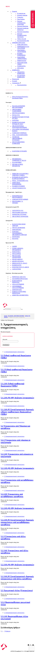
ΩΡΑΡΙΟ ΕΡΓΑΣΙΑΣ (18, 261)
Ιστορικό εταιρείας (22, 15)
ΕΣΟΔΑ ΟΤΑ (16, 115)
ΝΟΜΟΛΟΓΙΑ (21, 66)
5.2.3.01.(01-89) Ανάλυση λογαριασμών (17, 565)
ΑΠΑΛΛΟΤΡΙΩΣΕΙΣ (18, 284)
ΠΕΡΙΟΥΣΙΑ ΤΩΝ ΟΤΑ (19, 277)
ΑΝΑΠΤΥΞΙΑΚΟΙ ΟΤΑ (19, 188)
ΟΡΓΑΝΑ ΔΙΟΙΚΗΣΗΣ (18, 227)
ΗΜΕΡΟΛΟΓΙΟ (21, 60)
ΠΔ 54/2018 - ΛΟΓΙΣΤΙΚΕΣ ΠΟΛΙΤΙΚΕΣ (16, 315)
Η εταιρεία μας (21, 13)
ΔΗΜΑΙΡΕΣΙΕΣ (16, 229)
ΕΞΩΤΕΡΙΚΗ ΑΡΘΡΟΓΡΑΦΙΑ (22, 57)
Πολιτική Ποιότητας (22, 26)
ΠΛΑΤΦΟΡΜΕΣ (16, 162)
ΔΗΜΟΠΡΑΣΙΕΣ (17, 289)
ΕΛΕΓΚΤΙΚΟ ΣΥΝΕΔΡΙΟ (19, 151)
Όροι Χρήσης (21, 19)
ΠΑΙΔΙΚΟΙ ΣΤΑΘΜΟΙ (18, 186)
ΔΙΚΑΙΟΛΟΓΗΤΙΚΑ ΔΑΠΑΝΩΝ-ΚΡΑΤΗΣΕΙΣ (19, 126)
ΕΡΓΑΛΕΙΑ (20, 68)
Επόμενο (7, 631)
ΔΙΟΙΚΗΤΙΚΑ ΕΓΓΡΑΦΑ (19, 214)
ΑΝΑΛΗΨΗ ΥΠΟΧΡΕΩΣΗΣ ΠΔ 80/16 (20, 130)
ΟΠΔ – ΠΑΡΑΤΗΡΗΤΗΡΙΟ (20, 135)
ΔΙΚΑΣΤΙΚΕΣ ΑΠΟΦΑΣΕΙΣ (20, 216)
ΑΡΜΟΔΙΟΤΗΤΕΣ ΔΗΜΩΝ (20, 199)
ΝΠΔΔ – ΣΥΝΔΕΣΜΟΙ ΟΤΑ (20, 180)
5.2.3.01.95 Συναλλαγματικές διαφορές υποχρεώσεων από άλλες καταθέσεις (17, 577)
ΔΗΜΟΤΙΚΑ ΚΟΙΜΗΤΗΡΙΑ (20, 295)
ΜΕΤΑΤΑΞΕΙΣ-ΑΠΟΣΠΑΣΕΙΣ (16, 256)
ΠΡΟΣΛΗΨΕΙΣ (16, 253)
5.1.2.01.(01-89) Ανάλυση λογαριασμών (17, 398)
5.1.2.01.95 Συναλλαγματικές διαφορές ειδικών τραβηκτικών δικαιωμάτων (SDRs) (17, 411)
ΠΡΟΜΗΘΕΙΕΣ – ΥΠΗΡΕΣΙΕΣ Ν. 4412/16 (19, 159)
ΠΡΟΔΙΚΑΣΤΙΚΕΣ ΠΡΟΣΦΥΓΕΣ (17, 165)
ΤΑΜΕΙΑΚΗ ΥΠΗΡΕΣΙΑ (19, 133)
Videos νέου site (21, 39)
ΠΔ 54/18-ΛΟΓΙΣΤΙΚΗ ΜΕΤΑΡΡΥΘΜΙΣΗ (18, 106)
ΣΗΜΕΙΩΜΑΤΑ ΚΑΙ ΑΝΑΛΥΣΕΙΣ (23, 47)
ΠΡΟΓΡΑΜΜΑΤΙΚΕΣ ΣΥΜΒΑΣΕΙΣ (18, 142)
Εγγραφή (14, 81)
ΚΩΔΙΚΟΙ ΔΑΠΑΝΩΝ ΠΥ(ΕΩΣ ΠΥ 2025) (18, 123)
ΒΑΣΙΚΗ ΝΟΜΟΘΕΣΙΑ (21, 54)
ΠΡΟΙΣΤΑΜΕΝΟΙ (17, 259)
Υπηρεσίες (20, 17)
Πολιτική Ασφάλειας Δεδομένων (22, 28)
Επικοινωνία (15, 79)
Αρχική (5, 315)
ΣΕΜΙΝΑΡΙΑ (16, 70)
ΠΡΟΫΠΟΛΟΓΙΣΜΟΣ (18, 113)
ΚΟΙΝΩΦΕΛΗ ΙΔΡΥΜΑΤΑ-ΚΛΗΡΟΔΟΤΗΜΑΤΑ (20, 177)
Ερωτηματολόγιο (22, 85)
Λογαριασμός (16, 83)
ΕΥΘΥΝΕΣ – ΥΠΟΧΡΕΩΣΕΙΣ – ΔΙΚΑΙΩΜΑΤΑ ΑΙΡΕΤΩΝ (19, 233)
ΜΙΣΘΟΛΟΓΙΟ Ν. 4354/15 (19, 263)
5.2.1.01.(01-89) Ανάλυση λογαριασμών (17, 468)
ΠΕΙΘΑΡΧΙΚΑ (16, 252)
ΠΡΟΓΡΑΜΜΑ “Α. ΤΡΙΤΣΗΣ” (17, 202)
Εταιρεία (14, 11)
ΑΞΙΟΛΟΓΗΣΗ (16, 269)
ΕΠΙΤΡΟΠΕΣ (16, 236)
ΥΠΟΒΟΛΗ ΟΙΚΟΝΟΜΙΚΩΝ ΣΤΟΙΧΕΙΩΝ (17, 138)
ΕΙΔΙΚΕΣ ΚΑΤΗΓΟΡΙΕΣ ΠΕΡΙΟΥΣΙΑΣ (19, 292)
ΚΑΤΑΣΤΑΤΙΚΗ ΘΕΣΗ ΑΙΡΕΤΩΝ (18, 224)
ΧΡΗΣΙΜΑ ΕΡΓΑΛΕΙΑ (18, 42)
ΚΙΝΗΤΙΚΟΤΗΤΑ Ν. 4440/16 (20, 267)
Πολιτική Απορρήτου (23, 31)
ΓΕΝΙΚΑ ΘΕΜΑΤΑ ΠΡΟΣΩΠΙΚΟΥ (17, 249)
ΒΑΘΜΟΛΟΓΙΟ (16, 265)
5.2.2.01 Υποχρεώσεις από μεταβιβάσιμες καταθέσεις (12, 495)
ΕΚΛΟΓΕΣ (15, 238)
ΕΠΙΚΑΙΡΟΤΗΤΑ (22, 44)
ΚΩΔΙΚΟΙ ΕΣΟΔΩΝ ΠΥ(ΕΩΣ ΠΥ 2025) (20, 117)
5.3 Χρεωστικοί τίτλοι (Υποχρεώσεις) (17, 590)
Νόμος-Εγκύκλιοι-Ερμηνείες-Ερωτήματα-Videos (20, 97)
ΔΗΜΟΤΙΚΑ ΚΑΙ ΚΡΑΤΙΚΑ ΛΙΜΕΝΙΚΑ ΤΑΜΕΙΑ (20, 174)
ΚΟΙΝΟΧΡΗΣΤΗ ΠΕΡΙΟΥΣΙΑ (17, 281)
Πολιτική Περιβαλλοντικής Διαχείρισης (22, 35)
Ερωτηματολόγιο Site (23, 40)
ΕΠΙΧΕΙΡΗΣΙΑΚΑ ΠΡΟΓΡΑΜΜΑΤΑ (17, 196)
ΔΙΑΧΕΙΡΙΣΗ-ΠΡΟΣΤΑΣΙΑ (20, 278)
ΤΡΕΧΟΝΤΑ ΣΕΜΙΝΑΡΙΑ (21, 72)
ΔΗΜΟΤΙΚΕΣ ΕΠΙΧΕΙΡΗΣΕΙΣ (16, 183)
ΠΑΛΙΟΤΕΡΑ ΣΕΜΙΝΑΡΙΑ (21, 76)
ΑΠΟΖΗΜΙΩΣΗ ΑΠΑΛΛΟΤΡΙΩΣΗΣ (18, 286)
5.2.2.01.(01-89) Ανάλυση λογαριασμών (17, 508)
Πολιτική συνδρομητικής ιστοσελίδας (21, 22)
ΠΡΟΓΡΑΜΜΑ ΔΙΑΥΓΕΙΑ (19, 212)
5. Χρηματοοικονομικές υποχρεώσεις (14, 352)
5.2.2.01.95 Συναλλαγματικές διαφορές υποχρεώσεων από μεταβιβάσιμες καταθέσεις (17, 522)
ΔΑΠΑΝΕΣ (15, 120)
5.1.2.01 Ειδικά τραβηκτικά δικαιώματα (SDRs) (12, 384)
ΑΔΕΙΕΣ (14, 246)
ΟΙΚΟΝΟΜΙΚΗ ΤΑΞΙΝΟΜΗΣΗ (16, 110)
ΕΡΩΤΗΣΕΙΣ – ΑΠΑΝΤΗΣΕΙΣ (21, 50)
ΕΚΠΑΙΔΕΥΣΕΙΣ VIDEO (22, 63)
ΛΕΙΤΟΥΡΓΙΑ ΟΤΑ (17, 210)
